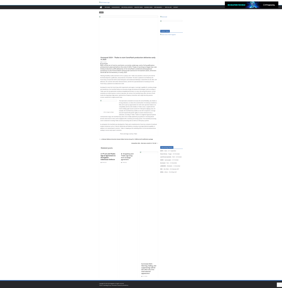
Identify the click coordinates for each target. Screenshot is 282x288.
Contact (175, 7)
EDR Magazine (158, 7)
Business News (148, 7)
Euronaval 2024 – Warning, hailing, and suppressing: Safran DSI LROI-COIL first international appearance (148, 268)
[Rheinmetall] (163, 17)
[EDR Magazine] (101, 7)
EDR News (107, 7)
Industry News (138, 7)
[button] (162, 7)
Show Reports (116, 7)
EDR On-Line (168, 7)
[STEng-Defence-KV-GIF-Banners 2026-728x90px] (251, 4)
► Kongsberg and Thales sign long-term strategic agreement (127, 156)
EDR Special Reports (127, 7)
